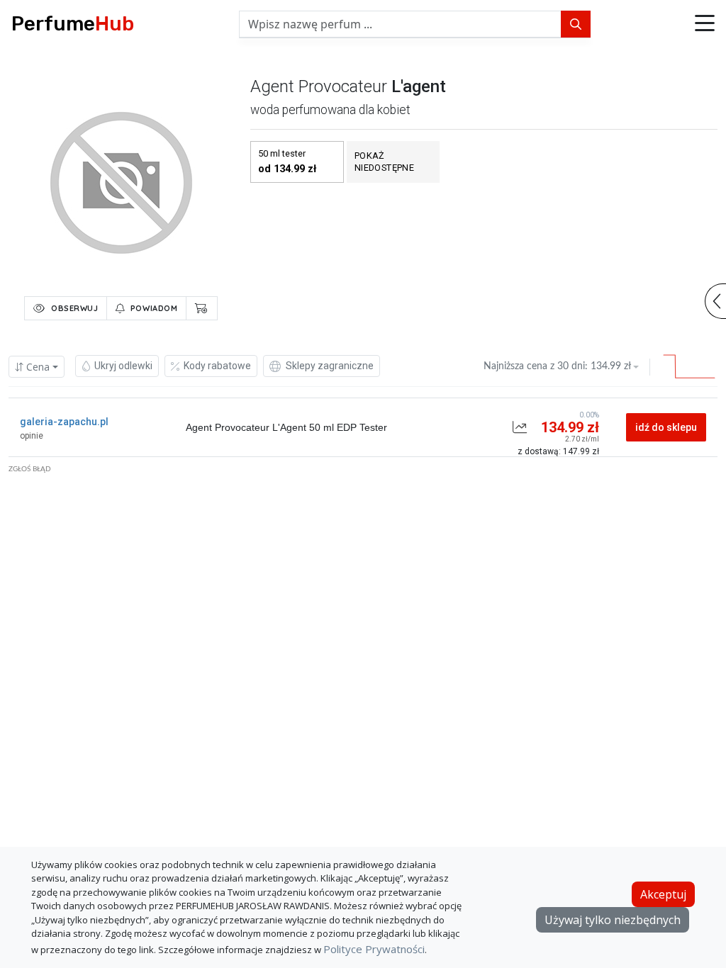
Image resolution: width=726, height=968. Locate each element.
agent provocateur (318, 86)
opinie (31, 436)
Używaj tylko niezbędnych (612, 920)
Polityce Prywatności (374, 949)
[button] (705, 24)
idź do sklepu (666, 427)
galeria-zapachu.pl (64, 421)
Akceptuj (663, 894)
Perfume (72, 23)
